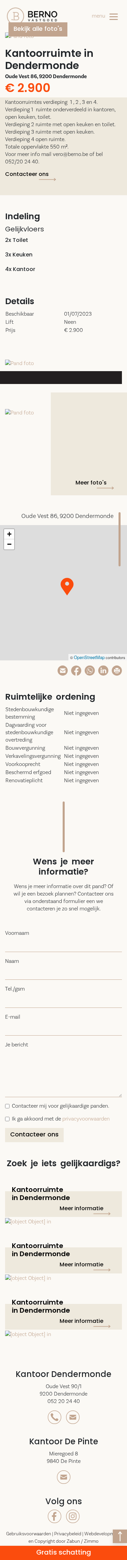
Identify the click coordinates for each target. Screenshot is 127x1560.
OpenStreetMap (89, 657)
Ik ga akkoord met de (61, 1118)
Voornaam (17, 933)
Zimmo (91, 1541)
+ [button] (9, 534)
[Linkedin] (103, 670)
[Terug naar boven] (120, 1536)
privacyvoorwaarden (86, 1118)
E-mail (12, 1017)
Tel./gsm (15, 989)
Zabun (73, 1541)
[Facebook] (76, 670)
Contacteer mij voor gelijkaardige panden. (60, 1106)
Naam (12, 961)
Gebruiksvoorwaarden (29, 1533)
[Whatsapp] (90, 670)
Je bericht (16, 1044)
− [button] (9, 544)
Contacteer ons (27, 174)
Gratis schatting (63, 1553)
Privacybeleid (68, 1533)
